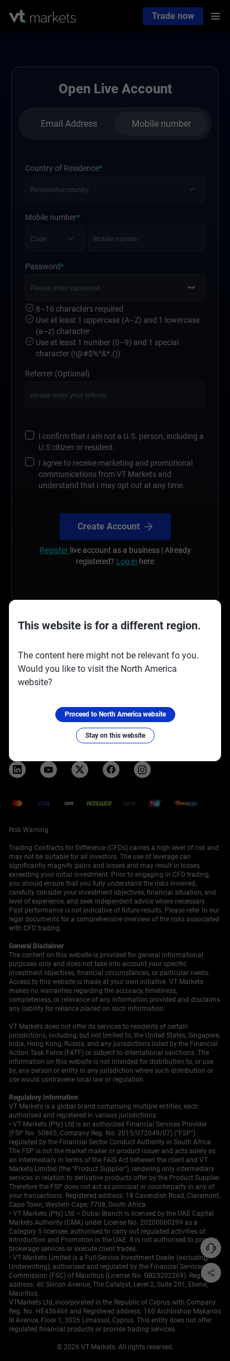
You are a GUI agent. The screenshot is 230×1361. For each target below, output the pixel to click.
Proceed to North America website (115, 714)
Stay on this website (115, 735)
